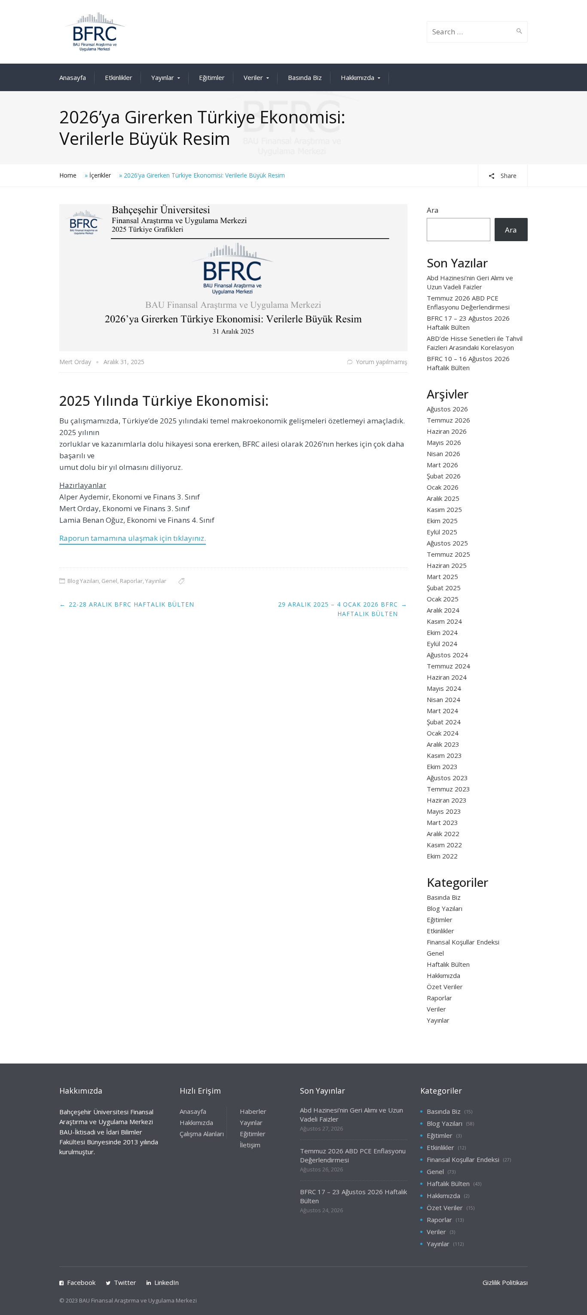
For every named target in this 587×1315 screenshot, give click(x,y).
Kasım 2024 (444, 621)
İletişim (250, 1144)
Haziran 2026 (447, 431)
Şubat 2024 (444, 721)
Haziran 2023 (447, 800)
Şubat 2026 (444, 476)
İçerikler (100, 175)
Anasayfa (72, 77)
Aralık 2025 (443, 498)
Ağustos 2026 (447, 409)
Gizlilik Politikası (505, 1282)
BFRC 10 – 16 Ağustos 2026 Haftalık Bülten (468, 363)
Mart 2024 (442, 710)
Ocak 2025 (443, 599)
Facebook (81, 1282)
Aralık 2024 (443, 610)
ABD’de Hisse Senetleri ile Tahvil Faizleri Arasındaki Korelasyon (475, 343)
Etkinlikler (118, 77)
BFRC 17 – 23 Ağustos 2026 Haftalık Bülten (468, 322)
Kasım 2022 (444, 844)
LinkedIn (166, 1282)
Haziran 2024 (447, 677)
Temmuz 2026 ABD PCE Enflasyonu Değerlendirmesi (468, 302)
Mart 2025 (442, 576)
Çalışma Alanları (202, 1133)
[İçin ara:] (470, 32)
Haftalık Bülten (448, 964)
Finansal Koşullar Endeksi (463, 942)
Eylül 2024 (442, 643)
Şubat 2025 (444, 587)
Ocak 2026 (443, 487)
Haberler (253, 1111)
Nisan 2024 (443, 699)
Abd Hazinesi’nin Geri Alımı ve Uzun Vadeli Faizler (470, 282)
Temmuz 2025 (448, 554)
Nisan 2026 (443, 453)
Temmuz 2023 (448, 789)
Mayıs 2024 (444, 688)
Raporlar (131, 581)
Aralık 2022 (443, 833)
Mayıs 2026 (444, 442)
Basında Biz (305, 77)
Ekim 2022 (442, 856)
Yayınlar (162, 77)
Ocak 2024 (443, 733)
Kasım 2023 (444, 755)
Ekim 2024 (442, 632)
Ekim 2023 (442, 766)
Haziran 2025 (447, 565)
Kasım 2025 (444, 509)
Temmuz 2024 (448, 666)
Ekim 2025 (442, 520)
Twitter (125, 1282)
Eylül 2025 (442, 531)
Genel (109, 581)
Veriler (253, 77)
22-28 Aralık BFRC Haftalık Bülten (131, 604)
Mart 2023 (442, 822)
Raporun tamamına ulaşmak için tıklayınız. (132, 538)
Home (67, 175)
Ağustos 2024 (447, 654)
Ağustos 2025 (447, 543)
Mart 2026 (442, 464)
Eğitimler (212, 77)
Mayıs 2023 (444, 811)
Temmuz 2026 (448, 420)
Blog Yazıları (83, 581)
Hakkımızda (357, 77)
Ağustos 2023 (447, 777)
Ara (433, 210)
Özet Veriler (445, 986)
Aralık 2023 (443, 744)
